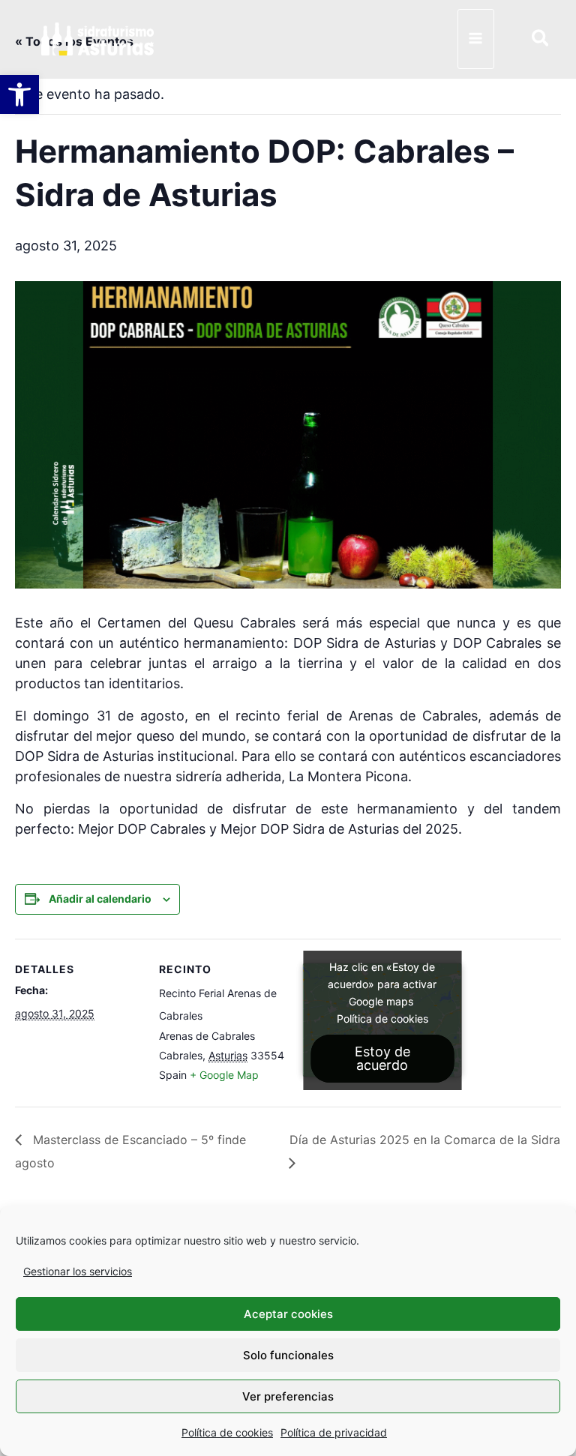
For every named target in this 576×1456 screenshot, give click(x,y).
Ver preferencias (288, 1396)
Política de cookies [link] (227, 1432)
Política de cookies (382, 1018)
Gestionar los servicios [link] (77, 1271)
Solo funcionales (288, 1355)
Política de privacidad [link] (333, 1432)
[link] (19, 94)
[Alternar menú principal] (476, 38)
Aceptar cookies (288, 1314)
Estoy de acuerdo (382, 1058)
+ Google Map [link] (224, 1074)
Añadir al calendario (100, 898)
